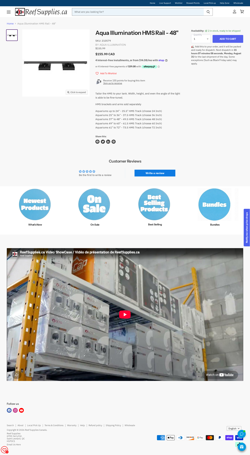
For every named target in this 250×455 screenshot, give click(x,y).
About (20, 425)
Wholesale (238, 3)
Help (82, 425)
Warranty (71, 425)
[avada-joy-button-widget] (242, 447)
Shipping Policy (113, 425)
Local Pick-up (210, 3)
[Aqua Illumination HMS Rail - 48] (11, 35)
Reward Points (193, 3)
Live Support (165, 3)
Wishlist (178, 3)
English (232, 428)
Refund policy (95, 425)
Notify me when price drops (246, 227)
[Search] (208, 12)
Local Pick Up (34, 425)
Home (152, 3)
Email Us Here (14, 444)
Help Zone (224, 3)
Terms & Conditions (54, 425)
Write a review (155, 173)
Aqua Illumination (112, 44)
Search (10, 425)
